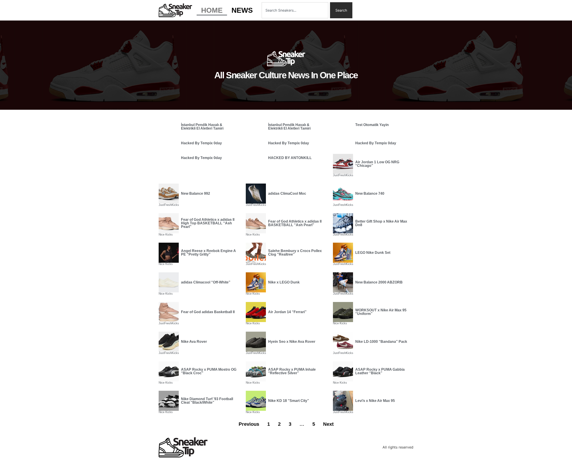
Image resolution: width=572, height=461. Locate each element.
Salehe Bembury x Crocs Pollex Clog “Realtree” (295, 252)
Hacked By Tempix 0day (201, 143)
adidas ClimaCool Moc (287, 193)
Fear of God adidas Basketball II (208, 312)
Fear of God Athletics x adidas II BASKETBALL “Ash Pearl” (295, 223)
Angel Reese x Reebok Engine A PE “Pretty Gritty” (208, 252)
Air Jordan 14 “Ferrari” (287, 312)
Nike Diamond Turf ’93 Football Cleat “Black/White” (207, 400)
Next (328, 424)
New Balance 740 (369, 193)
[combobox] (295, 10)
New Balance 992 (195, 193)
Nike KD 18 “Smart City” (288, 401)
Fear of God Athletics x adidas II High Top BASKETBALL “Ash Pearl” (207, 223)
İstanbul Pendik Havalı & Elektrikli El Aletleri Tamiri (202, 126)
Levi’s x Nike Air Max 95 (375, 401)
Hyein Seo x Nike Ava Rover (291, 341)
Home (212, 10)
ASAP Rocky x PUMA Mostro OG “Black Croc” (208, 371)
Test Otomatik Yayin (372, 125)
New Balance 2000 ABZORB (379, 282)
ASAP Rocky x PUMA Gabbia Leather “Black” (380, 371)
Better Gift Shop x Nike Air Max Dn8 (381, 223)
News (242, 10)
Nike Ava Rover (194, 341)
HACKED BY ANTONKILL (290, 158)
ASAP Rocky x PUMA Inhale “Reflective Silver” (292, 371)
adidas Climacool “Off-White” (205, 282)
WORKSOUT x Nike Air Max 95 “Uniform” (380, 312)
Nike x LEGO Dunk (284, 282)
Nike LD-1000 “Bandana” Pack (381, 341)
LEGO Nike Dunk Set (372, 252)
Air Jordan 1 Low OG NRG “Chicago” (377, 163)
